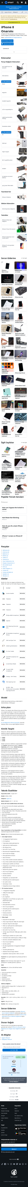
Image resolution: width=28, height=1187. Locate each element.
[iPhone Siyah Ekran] (20, 367)
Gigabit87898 (7, 37)
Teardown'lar (6, 192)
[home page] (9, 2)
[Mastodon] (17, 1164)
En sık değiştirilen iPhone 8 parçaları (10, 722)
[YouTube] (14, 1164)
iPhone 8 (15, 12)
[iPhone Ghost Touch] (20, 379)
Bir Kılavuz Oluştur (8, 40)
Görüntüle (22, 588)
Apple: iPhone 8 (6, 1038)
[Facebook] (5, 1164)
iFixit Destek (4, 1113)
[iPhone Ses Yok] (20, 291)
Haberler (17, 1111)
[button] (17, 2)
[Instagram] (11, 1164)
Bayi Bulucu (18, 1118)
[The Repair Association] (26, 1164)
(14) (8, 561)
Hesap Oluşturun (14, 8)
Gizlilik (2, 1130)
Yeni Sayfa (24, 258)
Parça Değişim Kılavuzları (10, 62)
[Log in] (25, 2)
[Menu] (2, 2)
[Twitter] (8, 1164)
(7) (5, 557)
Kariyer (3, 1115)
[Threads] (23, 1164)
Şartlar (3, 1132)
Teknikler (4, 215)
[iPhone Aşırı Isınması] (7, 278)
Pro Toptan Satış (19, 1115)
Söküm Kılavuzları (7, 203)
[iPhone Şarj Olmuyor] (7, 291)
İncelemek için (13, 19)
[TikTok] (2, 1164)
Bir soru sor (5, 501)
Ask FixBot (12, 1050)
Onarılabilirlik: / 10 (14, 22)
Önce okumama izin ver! (9, 1152)
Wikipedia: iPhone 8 (7, 1039)
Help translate (12, 1159)
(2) (5, 555)
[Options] (2, 12)
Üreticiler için (18, 1120)
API (2, 1120)
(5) (5, 570)
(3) (6, 550)
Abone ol (14, 1149)
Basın (16, 1108)
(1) (6, 554)
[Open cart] (21, 2)
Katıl (16, 1113)
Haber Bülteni (4, 1118)
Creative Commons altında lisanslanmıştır (14, 1181)
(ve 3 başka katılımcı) (16, 37)
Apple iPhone (8, 12)
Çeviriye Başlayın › (14, 1081)
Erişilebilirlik (4, 1128)
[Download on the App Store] (21, 1128)
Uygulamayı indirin (20, 1125)
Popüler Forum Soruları (12, 497)
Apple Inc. (9, 798)
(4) (6, 552)
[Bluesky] (20, 1164)
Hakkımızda (4, 1108)
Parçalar (5, 546)
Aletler (4, 578)
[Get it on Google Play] (21, 1133)
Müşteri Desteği (5, 1111)
